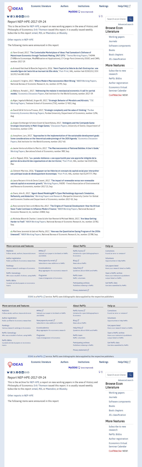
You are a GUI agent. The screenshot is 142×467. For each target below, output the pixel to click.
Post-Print (64, 71)
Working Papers (18, 151)
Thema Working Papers (77, 55)
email (35, 33)
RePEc (40, 297)
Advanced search (125, 24)
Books (112, 50)
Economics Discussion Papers (31, 94)
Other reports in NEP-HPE (20, 39)
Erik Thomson (41, 29)
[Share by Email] (25, 16)
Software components (120, 45)
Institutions (83, 6)
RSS (40, 33)
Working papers (117, 37)
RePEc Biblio (115, 78)
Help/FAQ (123, 6)
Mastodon (51, 33)
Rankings (103, 6)
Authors (64, 6)
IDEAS (30, 297)
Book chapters (116, 54)
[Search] (130, 19)
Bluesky (63, 33)
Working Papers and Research (48, 196)
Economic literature (41, 6)
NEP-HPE (34, 26)
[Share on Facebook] (17, 16)
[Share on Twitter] (14, 16)
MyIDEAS (81, 11)
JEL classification (117, 59)
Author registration (118, 83)
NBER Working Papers (86, 81)
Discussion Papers (59, 126)
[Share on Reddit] (20, 16)
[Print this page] (28, 16)
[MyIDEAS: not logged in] (100, 16)
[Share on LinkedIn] (22, 16)
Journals (113, 41)
